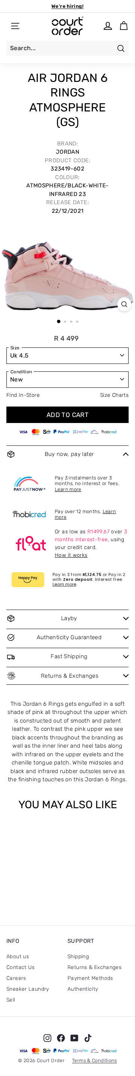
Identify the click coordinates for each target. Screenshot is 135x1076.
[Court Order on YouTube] (74, 1038)
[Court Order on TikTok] (88, 1038)
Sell (10, 1000)
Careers (16, 978)
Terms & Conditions (94, 1060)
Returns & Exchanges (95, 967)
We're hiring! (67, 6)
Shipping (78, 956)
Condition (21, 371)
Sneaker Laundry (27, 989)
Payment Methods (90, 978)
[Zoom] (124, 304)
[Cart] (123, 26)
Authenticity (83, 989)
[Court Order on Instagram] (47, 1038)
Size (15, 347)
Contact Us (20, 967)
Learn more (68, 489)
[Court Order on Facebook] (61, 1038)
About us (17, 956)
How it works (71, 555)
